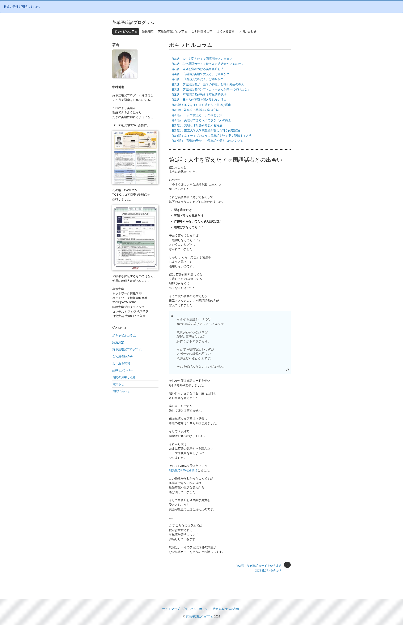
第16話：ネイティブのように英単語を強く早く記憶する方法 (212, 135)
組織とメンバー (122, 370)
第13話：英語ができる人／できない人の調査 (201, 120)
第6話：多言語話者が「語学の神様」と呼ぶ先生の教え (208, 84)
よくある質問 (225, 31)
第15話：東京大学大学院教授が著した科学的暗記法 (206, 130)
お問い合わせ (247, 31)
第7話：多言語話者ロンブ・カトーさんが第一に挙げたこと (211, 89)
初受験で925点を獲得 (183, 470)
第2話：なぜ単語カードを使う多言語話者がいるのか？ (208, 63)
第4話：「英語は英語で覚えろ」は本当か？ (200, 74)
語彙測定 (148, 31)
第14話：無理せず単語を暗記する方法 (197, 125)
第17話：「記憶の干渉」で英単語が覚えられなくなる (207, 140)
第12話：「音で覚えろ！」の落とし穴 (197, 115)
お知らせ (118, 384)
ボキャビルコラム (125, 31)
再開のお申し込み (124, 377)
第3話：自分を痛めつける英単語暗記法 (198, 69)
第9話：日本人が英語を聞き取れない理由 (199, 99)
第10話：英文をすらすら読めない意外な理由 (201, 105)
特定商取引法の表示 (226, 609)
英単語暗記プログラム (133, 22)
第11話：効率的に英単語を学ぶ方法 (195, 110)
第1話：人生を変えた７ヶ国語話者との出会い (202, 58)
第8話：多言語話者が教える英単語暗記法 (199, 94)
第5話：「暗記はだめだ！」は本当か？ (198, 79)
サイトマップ (171, 609)
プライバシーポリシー (196, 609)
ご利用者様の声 (202, 31)
